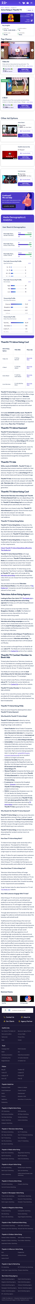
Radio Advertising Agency (24, 1282)
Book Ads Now (29, 358)
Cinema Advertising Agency (8, 1285)
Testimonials (4, 1037)
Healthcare (4, 1099)
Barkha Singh (5, 1255)
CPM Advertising (22, 1111)
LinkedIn (20, 1072)
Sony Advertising (22, 1138)
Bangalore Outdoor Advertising (9, 1240)
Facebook (20, 1069)
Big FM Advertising (22, 1155)
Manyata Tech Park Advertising (25, 1228)
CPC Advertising (5, 1111)
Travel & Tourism (22, 1090)
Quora (3, 1078)
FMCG (3, 1093)
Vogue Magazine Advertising (25, 1216)
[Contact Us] (23, 3)
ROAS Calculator (22, 1048)
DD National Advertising (7, 1132)
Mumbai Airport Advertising (24, 1167)
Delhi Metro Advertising (23, 1225)
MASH (3, 1052)
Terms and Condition (7, 1034)
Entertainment (21, 1093)
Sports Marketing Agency (24, 1291)
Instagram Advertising (7, 1123)
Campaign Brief (5, 1048)
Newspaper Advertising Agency (9, 1288)
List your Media (21, 1034)
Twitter (3, 1072)
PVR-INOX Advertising (7, 1184)
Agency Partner (26, 1021)
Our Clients (10, 1021)
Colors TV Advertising (23, 1141)
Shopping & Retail (6, 1087)
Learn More (9, 206)
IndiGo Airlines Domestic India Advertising (25, 1174)
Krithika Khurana (22, 1255)
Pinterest (20, 1075)
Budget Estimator (6, 1060)
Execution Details (26, 131)
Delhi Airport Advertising (8, 1170)
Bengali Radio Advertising (8, 1158)
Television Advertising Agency (25, 1288)
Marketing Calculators (7, 1054)
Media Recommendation (24, 1054)
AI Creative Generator (23, 1057)
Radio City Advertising (23, 1158)
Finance (3, 1096)
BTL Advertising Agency (7, 1294)
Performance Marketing (7, 1114)
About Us (27, 1017)
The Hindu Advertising (7, 1199)
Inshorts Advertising (22, 1120)
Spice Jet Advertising (23, 1170)
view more (30, 66)
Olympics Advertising (23, 1270)
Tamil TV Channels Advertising (25, 1135)
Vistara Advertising (6, 1174)
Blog (3, 1069)
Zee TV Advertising (6, 1138)
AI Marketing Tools (6, 1057)
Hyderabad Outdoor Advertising (9, 1243)
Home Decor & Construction (24, 1099)
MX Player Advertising (23, 1114)
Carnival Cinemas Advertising (9, 1187)
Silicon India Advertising (7, 1216)
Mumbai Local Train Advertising (9, 1228)
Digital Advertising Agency (24, 1279)
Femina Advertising (22, 1213)
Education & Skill (22, 1096)
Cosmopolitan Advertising (24, 1211)
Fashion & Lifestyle (22, 1087)
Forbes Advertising (6, 1211)
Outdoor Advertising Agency (8, 1291)
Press (19, 1078)
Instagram (4, 1075)
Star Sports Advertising (7, 1143)
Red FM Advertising (6, 1155)
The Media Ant (5, 889)
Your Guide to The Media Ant (8, 1031)
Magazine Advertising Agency (9, 1282)
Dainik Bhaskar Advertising (24, 1196)
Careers (20, 1040)
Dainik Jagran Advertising (8, 1202)
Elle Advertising (5, 1213)
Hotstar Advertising (6, 1120)
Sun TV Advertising (22, 1132)
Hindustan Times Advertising (25, 1202)
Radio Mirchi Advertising (7, 1152)
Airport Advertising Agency (8, 1279)
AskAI (29, 10)
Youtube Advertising (22, 1117)
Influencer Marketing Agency (25, 1285)
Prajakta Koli (21, 1252)
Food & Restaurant (6, 1090)
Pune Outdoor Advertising (24, 1240)
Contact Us (10, 1017)
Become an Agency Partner (24, 1031)
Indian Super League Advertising (9, 1270)
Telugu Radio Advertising (24, 1152)
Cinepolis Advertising (23, 1184)
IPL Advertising (5, 1267)
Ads (19, 1052)
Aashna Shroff (5, 1258)
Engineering (4, 1102)
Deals (3, 1040)
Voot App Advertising (7, 1117)
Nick (3, 1252)
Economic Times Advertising (25, 1199)
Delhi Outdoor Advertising (24, 1237)
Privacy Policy (21, 1037)
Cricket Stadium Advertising (8, 1225)
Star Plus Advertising (6, 1141)
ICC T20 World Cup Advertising (25, 1267)
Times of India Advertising (8, 1196)
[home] (3, 4)
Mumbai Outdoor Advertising (9, 1237)
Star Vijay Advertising (7, 1135)
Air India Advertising (6, 1167)
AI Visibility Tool (21, 1060)
